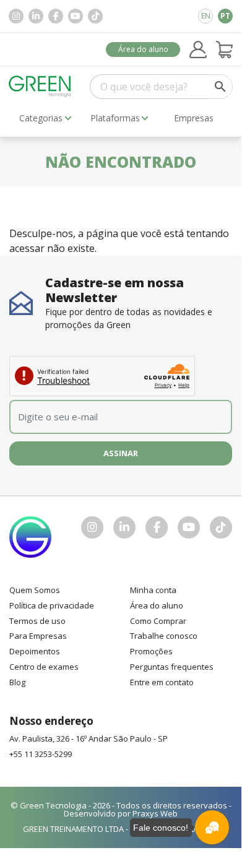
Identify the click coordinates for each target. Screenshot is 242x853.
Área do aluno (143, 49)
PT (225, 16)
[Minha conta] (198, 49)
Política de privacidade (51, 605)
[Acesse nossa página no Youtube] (75, 16)
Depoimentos (34, 651)
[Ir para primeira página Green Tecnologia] (40, 86)
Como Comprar (158, 620)
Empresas (194, 118)
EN (205, 16)
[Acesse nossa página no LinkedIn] (35, 16)
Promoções (151, 651)
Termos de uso (37, 620)
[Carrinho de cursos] (224, 49)
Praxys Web (155, 813)
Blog (17, 682)
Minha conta (153, 589)
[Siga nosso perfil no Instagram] (16, 16)
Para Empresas (38, 635)
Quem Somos (34, 589)
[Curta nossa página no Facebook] (55, 16)
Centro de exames (44, 666)
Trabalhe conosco (163, 635)
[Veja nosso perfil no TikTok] (95, 16)
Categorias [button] (41, 118)
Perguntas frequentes (172, 666)
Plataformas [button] (115, 118)
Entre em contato (162, 682)
